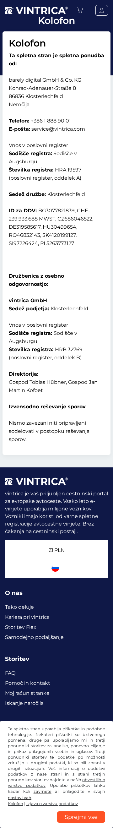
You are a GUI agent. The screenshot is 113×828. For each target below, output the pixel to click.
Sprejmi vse (81, 817)
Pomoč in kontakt (27, 683)
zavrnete (42, 791)
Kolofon (15, 803)
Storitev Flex (20, 627)
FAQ (10, 673)
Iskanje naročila (24, 703)
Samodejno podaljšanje (34, 637)
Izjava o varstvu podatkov (52, 803)
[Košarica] (80, 10)
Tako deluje (19, 607)
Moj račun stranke (27, 693)
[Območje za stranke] (101, 10)
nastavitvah (19, 797)
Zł (57, 550)
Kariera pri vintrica (27, 617)
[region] (56, 823)
